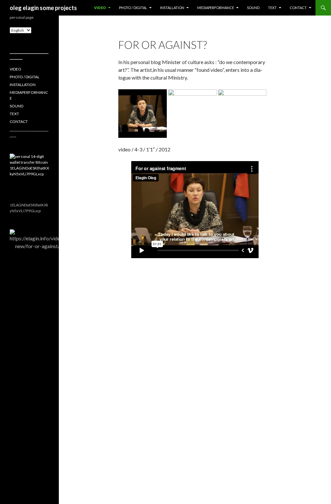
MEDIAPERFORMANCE (215, 7)
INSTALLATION (172, 7)
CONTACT (298, 7)
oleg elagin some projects (43, 7)
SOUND (253, 7)
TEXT (272, 7)
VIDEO (100, 7)
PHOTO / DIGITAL (133, 7)
